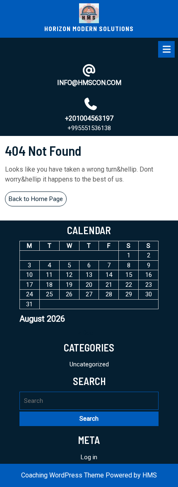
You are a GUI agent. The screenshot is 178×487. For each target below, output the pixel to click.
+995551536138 (89, 128)
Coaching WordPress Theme (62, 475)
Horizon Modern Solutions (89, 28)
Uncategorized (89, 364)
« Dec (85, 333)
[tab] (166, 49)
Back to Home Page (38, 200)
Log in (89, 457)
